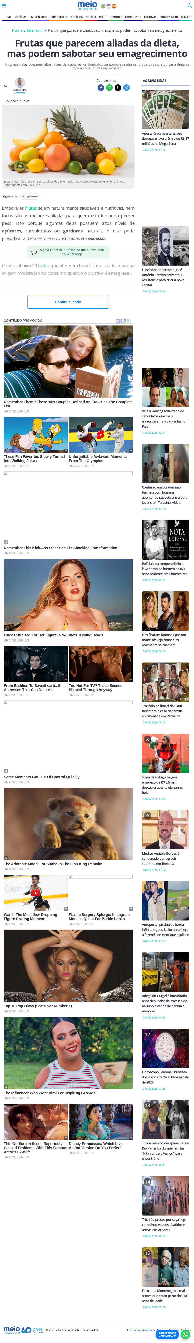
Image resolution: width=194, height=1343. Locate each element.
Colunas (150, 17)
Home (7, 17)
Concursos (133, 17)
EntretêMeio (38, 17)
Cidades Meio (169, 17)
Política (77, 17)
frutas (31, 208)
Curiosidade (59, 17)
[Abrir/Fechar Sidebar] (4, 5)
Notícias (20, 17)
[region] (165, 191)
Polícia (91, 17)
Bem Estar (35, 30)
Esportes (116, 17)
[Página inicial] (87, 5)
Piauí (102, 17)
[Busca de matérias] (190, 7)
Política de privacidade (141, 1330)
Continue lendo (68, 301)
